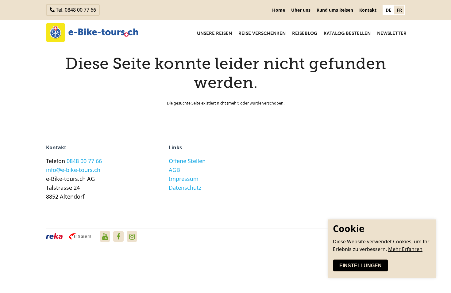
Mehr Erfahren (405, 249)
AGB (174, 169)
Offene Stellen (187, 161)
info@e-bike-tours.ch (73, 169)
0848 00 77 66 (84, 161)
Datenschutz (185, 187)
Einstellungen (360, 265)
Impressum (184, 178)
